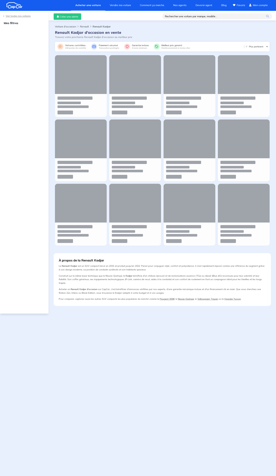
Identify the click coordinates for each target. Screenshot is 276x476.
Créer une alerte (69, 16)
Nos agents (180, 5)
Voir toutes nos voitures (18, 16)
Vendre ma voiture (120, 5)
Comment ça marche (152, 5)
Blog (223, 5)
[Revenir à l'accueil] (15, 5)
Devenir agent (203, 5)
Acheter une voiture (88, 5)
